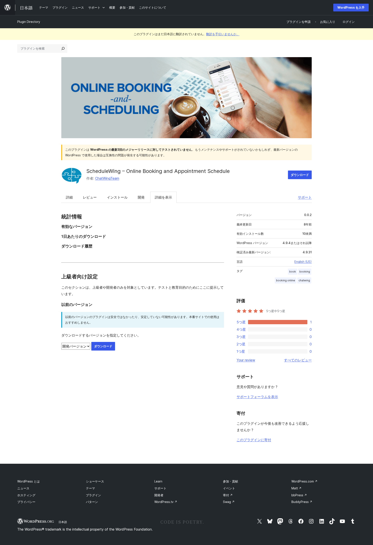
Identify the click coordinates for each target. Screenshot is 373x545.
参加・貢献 (230, 481)
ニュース (23, 488)
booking (304, 271)
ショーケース (95, 481)
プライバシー (26, 502)
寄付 (228, 495)
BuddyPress (301, 502)
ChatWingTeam (107, 178)
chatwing (304, 280)
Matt (296, 488)
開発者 (158, 495)
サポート (305, 197)
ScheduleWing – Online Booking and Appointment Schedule (158, 171)
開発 (141, 197)
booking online (285, 280)
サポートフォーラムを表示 (257, 397)
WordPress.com (304, 481)
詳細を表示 (163, 197)
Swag (229, 502)
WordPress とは (28, 481)
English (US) (303, 261)
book (292, 271)
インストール (117, 197)
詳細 (69, 197)
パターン (92, 502)
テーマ (90, 488)
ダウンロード (300, 175)
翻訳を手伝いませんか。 (222, 34)
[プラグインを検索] (63, 48)
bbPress (299, 495)
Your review (246, 360)
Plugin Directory (28, 21)
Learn (158, 481)
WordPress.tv (165, 502)
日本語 (62, 522)
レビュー (90, 197)
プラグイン (93, 495)
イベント (229, 488)
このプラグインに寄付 (254, 440)
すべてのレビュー (298, 360)
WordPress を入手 (351, 7)
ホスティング (26, 495)
